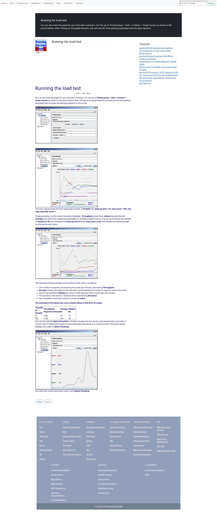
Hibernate (43, 436)
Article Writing (57, 474)
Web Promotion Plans (166, 451)
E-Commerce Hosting (107, 484)
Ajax (88, 450)
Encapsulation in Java (72, 436)
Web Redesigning (140, 436)
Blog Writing (56, 479)
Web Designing (139, 432)
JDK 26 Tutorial (145, 53)
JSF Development (117, 432)
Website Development (142, 427)
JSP (40, 454)
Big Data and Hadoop (95, 427)
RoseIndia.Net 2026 (114, 506)
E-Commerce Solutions (155, 470)
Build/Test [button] (68, 3)
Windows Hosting (105, 488)
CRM (147, 474)
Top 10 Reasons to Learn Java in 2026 (155, 50)
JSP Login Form (69, 450)
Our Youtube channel (72, 454)
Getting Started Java (71, 427)
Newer (48, 401)
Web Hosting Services (107, 470)
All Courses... (91, 459)
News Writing (57, 484)
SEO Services (162, 434)
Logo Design (138, 445)
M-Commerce (115, 445)
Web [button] (59, 3)
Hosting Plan (103, 493)
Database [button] (35, 3)
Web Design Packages (142, 450)
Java (41, 427)
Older (39, 401)
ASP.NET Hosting (105, 474)
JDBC (65, 432)
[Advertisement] (83, 69)
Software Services (117, 427)
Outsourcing (115, 436)
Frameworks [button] (22, 3)
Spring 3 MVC (68, 441)
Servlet (42, 459)
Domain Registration (142, 454)
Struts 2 (89, 454)
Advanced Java (45, 450)
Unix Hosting (103, 479)
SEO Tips (160, 446)
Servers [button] (79, 3)
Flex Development (117, 450)
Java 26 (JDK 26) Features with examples (156, 48)
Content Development (60, 470)
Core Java (90, 432)
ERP (111, 441)
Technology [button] (48, 3)
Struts (42, 445)
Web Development (141, 441)
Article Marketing (58, 500)
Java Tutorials (145, 83)
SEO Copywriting (58, 488)
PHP (41, 441)
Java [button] (12, 3)
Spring (42, 432)
